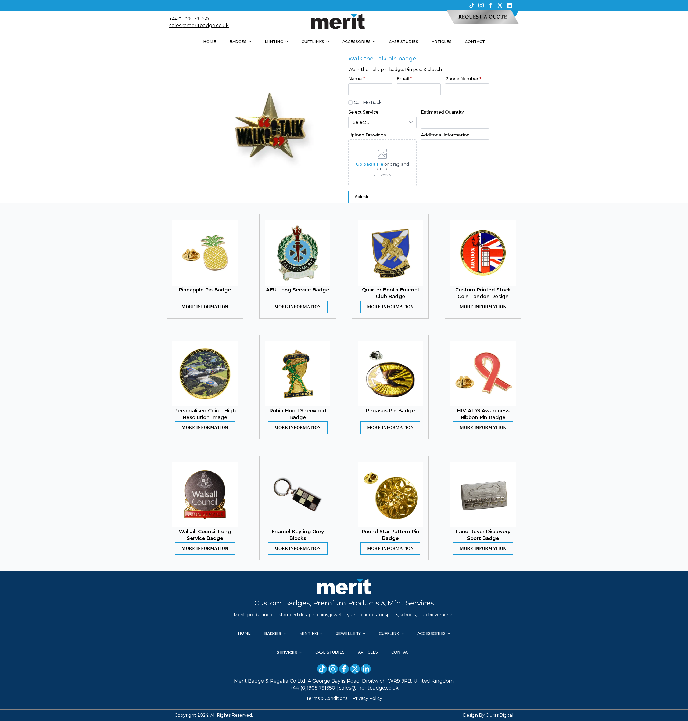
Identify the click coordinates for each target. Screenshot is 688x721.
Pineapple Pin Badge (205, 290)
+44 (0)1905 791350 (312, 688)
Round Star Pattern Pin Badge (390, 535)
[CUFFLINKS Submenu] (329, 41)
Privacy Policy (367, 698)
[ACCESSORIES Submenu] (376, 41)
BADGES (238, 41)
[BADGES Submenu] (251, 41)
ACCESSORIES (356, 41)
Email (404, 79)
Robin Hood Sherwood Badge (297, 414)
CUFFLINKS (313, 41)
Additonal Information (445, 135)
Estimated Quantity (442, 112)
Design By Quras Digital (488, 715)
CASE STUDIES (403, 41)
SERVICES (287, 652)
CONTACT (475, 41)
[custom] (472, 5)
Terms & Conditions (326, 698)
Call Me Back (368, 102)
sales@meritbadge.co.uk (199, 25)
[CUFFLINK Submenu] (404, 633)
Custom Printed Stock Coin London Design (483, 293)
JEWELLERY (348, 633)
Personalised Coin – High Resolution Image (205, 414)
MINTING (274, 41)
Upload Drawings (367, 135)
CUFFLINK (389, 633)
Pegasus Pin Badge (390, 411)
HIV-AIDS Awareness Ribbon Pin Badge (483, 414)
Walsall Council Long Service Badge (205, 535)
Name (356, 79)
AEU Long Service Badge (297, 290)
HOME (209, 41)
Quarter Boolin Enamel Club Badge (390, 293)
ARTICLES (442, 41)
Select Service (363, 112)
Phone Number (463, 79)
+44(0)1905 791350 (189, 18)
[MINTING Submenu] (288, 41)
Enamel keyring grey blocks (297, 535)
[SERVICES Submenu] (302, 652)
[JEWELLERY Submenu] (366, 633)
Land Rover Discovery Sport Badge (483, 535)
